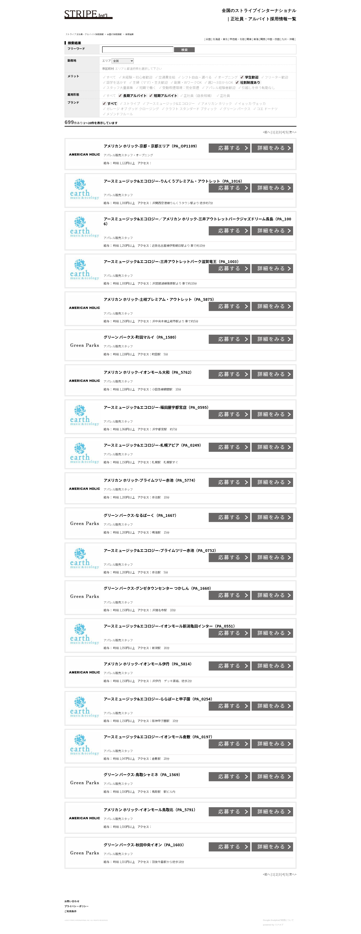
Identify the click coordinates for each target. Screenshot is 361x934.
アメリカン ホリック (216, 103)
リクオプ (279, 925)
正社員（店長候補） (199, 95)
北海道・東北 (220, 39)
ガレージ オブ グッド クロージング (132, 108)
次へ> (292, 132)
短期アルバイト (165, 95)
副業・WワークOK (188, 82)
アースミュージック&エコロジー (170, 103)
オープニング (228, 77)
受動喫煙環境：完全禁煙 (180, 87)
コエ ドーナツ (267, 108)
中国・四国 (273, 39)
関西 (262, 39)
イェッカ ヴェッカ (252, 103)
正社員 (225, 95)
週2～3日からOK (220, 82)
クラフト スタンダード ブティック (191, 108)
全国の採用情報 (114, 34)
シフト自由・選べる (197, 77)
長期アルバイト (135, 95)
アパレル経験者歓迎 (220, 87)
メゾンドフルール (119, 113)
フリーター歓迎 (276, 77)
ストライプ (131, 103)
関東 (249, 39)
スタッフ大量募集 (119, 87)
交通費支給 (167, 77)
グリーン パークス (236, 108)
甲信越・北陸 (237, 39)
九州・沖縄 (288, 39)
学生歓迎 (251, 77)
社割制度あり (250, 82)
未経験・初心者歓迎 (137, 77)
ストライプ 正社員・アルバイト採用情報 (85, 34)
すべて (111, 77)
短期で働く (147, 87)
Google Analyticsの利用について (278, 920)
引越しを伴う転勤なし (258, 87)
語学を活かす (116, 82)
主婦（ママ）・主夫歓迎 (150, 82)
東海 (255, 39)
